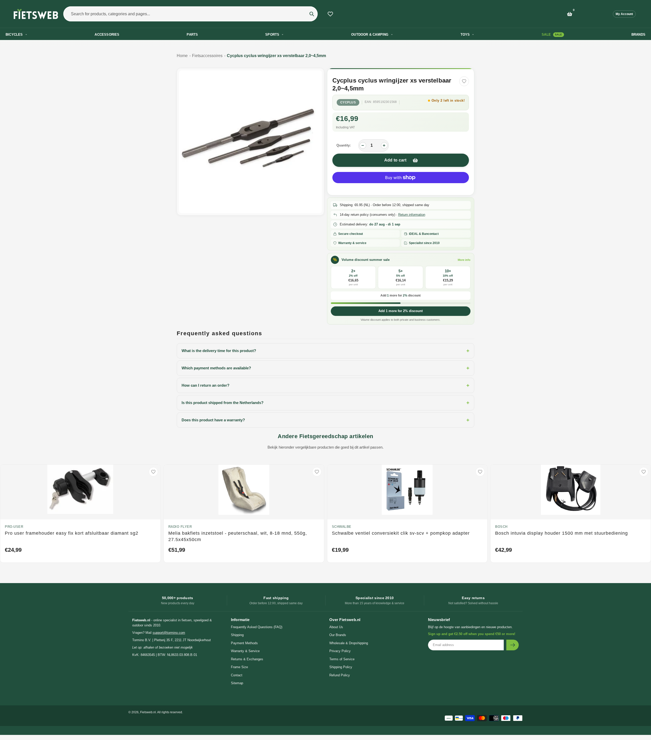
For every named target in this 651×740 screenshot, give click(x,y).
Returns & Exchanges (247, 659)
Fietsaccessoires (207, 55)
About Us (336, 627)
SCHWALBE (341, 527)
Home (182, 55)
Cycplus (348, 102)
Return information (411, 215)
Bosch (501, 527)
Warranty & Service (245, 651)
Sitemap (237, 683)
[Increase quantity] (384, 145)
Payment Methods (244, 643)
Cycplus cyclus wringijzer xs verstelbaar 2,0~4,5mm (276, 55)
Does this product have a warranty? (325, 420)
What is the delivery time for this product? (325, 351)
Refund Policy (339, 675)
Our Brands (337, 635)
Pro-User (14, 527)
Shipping (237, 635)
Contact (236, 675)
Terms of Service (341, 659)
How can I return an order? (325, 385)
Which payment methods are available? (325, 368)
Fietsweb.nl (148, 712)
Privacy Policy (340, 651)
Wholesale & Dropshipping (348, 643)
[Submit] (512, 645)
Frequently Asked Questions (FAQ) (256, 627)
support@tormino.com (169, 633)
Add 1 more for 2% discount (400, 311)
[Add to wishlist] (464, 81)
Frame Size (239, 667)
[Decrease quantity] (363, 145)
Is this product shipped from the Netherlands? (325, 403)
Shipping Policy (340, 667)
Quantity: (343, 145)
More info (464, 259)
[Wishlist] (330, 14)
